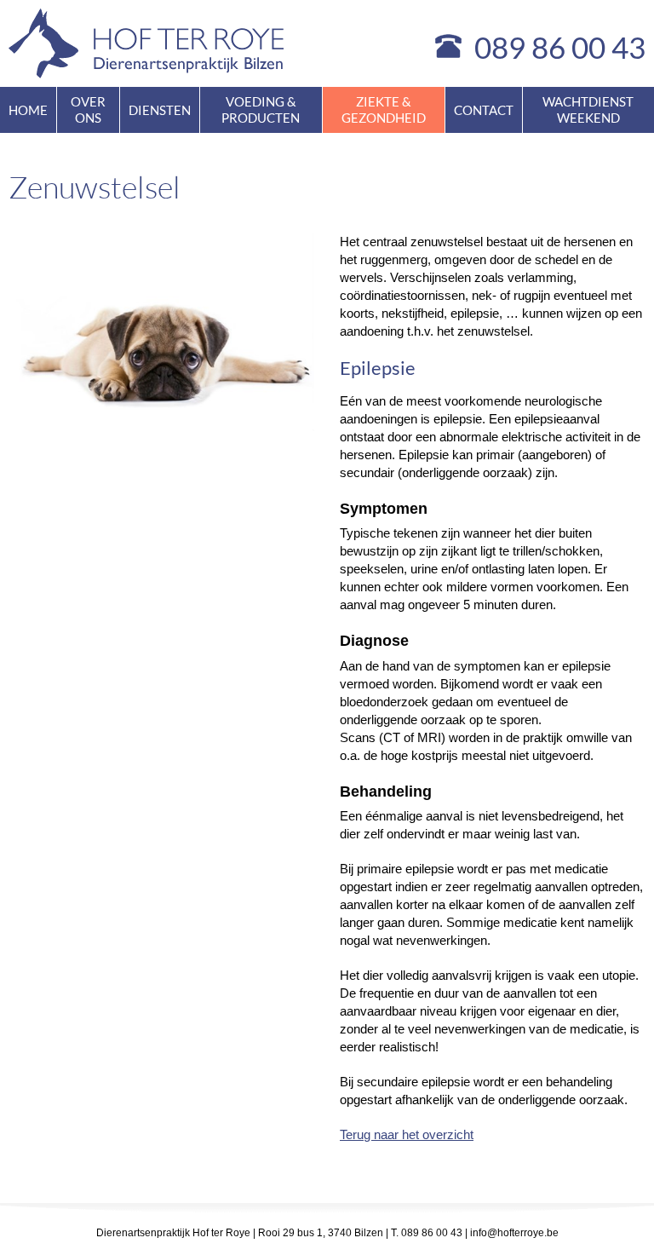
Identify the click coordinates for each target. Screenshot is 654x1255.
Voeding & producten (260, 109)
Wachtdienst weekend (588, 109)
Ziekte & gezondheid (383, 109)
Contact (483, 110)
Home (28, 110)
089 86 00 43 (559, 47)
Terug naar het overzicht (406, 1134)
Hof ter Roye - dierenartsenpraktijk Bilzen (147, 43)
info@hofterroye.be (514, 1233)
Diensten (160, 110)
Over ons (88, 109)
